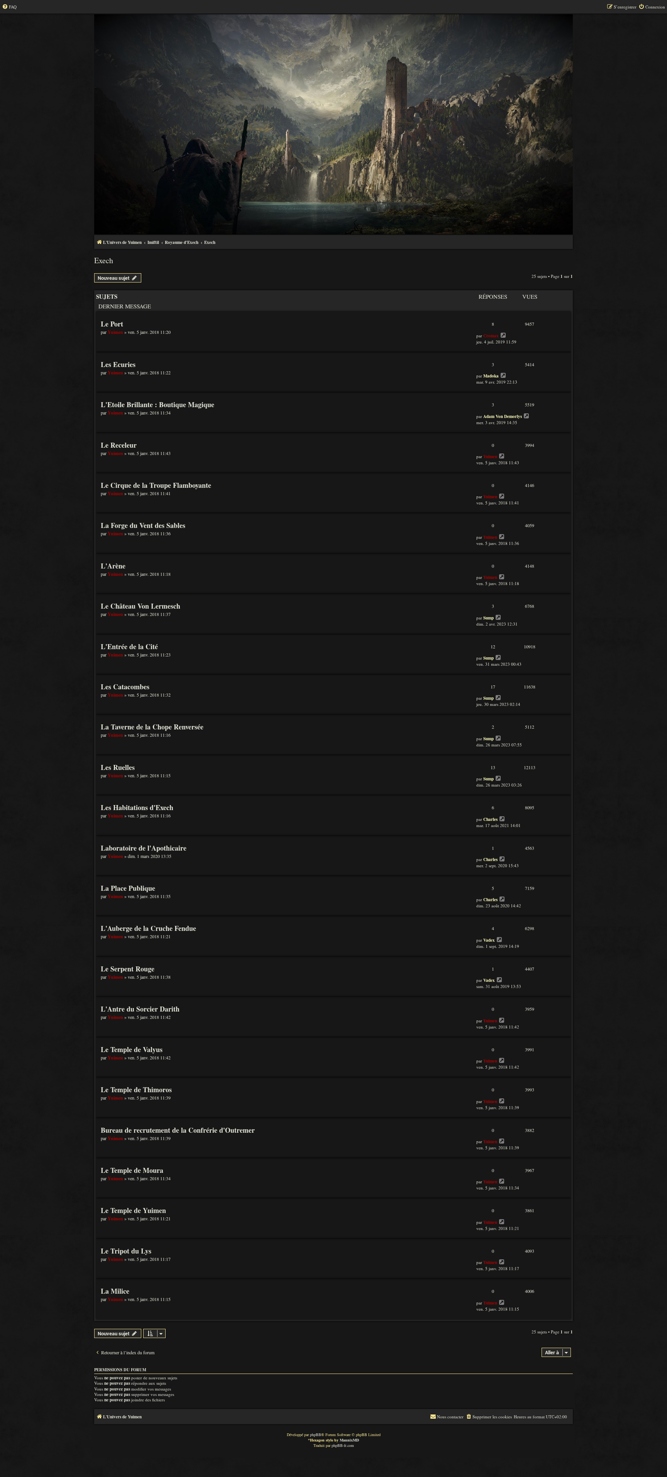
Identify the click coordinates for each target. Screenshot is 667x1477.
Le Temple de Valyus (132, 1049)
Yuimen (115, 332)
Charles (490, 819)
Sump (488, 618)
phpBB (315, 1434)
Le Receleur (119, 445)
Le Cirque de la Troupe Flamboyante (156, 485)
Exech (103, 260)
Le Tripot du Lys (126, 1251)
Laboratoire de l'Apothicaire (143, 848)
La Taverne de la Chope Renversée (152, 727)
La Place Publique (128, 888)
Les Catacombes (125, 687)
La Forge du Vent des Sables (143, 525)
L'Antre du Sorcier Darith (140, 1009)
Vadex (489, 940)
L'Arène (113, 566)
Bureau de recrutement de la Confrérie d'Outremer (178, 1130)
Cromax (491, 336)
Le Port (112, 324)
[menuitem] (9, 7)
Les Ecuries (118, 364)
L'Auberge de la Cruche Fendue (148, 928)
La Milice (115, 1291)
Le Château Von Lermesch (140, 606)
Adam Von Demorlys (502, 416)
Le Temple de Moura (132, 1170)
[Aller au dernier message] (503, 335)
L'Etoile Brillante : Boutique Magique (157, 404)
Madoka (491, 376)
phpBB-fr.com (343, 1445)
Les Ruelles (118, 767)
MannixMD (349, 1440)
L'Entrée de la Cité (129, 646)
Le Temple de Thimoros (136, 1089)
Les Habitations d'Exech (137, 807)
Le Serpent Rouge (127, 969)
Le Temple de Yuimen (133, 1210)
